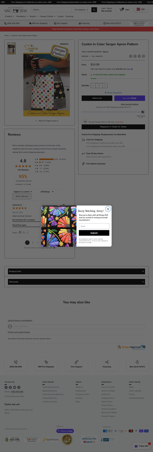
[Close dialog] (108, 209)
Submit (94, 233)
